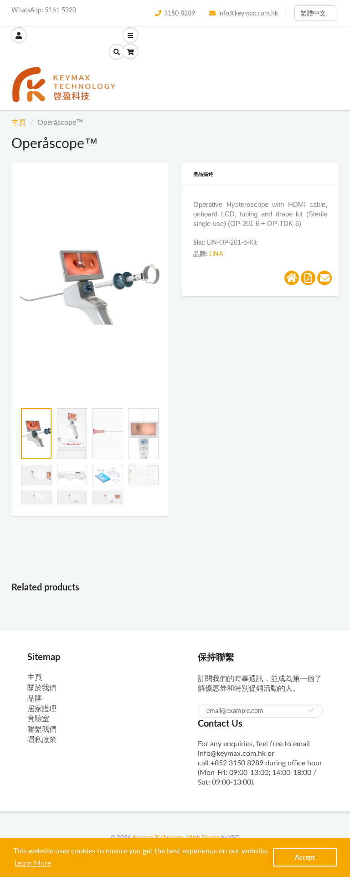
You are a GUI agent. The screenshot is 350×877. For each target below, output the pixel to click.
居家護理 (42, 708)
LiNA (216, 253)
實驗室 (38, 718)
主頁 (18, 122)
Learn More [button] (33, 862)
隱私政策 (42, 739)
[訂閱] (311, 710)
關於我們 (42, 687)
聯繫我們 (42, 728)
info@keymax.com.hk (248, 13)
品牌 (34, 697)
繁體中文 (313, 13)
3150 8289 (179, 13)
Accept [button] (305, 857)
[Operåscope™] (90, 287)
